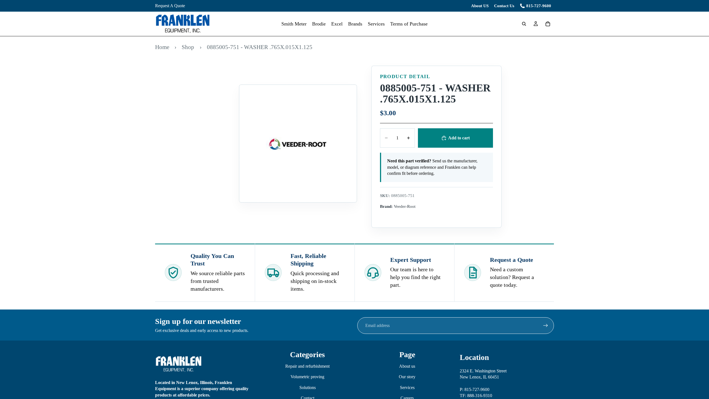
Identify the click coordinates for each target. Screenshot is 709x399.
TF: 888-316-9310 (476, 395)
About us (407, 366)
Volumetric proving (307, 376)
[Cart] (548, 24)
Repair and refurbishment (307, 366)
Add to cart (459, 137)
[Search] (524, 24)
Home (162, 47)
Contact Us (504, 6)
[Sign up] (545, 325)
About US (480, 6)
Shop (188, 47)
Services (407, 387)
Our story (407, 376)
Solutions (307, 387)
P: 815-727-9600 (474, 389)
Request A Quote (170, 5)
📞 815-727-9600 (535, 6)
